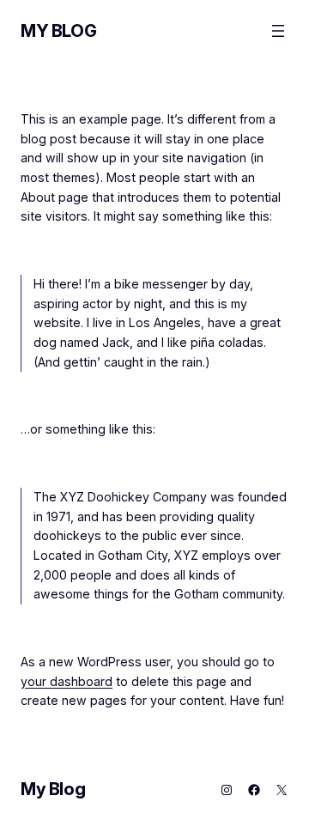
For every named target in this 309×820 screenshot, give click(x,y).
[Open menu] (278, 31)
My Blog (58, 31)
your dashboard (66, 681)
